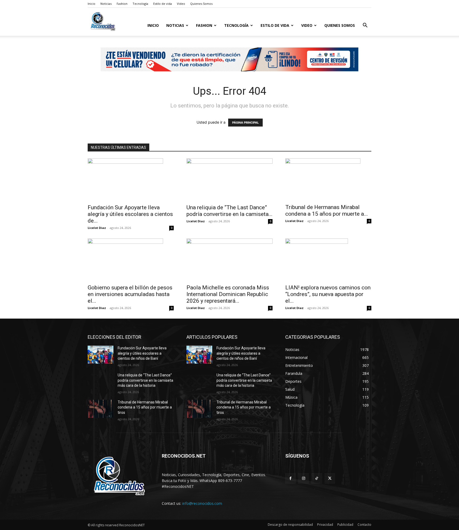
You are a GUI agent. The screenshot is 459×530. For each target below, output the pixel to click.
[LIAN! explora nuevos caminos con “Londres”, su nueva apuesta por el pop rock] (328, 259)
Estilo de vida (162, 4)
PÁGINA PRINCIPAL (245, 122)
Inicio (91, 4)
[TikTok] (316, 478)
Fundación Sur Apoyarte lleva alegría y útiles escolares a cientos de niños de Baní (142, 353)
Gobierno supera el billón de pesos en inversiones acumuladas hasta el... (130, 294)
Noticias (106, 4)
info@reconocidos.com (202, 503)
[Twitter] (330, 478)
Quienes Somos (201, 4)
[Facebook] (290, 478)
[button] (365, 25)
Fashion (122, 4)
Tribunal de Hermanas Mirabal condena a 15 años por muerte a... (326, 210)
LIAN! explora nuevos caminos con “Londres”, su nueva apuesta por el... (328, 294)
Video (181, 4)
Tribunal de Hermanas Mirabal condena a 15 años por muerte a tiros (145, 407)
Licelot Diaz (97, 228)
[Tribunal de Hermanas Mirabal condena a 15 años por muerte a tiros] (328, 179)
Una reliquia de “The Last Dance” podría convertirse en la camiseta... (229, 210)
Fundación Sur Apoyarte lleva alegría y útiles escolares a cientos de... (130, 214)
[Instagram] (303, 478)
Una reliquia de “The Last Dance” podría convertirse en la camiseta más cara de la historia (145, 380)
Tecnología (140, 4)
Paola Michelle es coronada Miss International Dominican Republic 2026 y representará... (227, 294)
